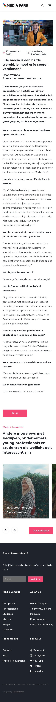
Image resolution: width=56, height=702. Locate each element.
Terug (15, 413)
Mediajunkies (18, 692)
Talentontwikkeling (41, 609)
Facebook (38, 650)
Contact (7, 650)
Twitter (37, 666)
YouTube (38, 661)
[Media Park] (16, 5)
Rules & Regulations (14, 661)
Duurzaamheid (38, 619)
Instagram (39, 655)
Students (8, 614)
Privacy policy (19, 684)
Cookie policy (8, 684)
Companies (9, 603)
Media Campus (38, 603)
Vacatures (8, 629)
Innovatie (35, 614)
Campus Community (41, 624)
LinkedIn (38, 671)
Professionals (10, 609)
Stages (6, 624)
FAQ (5, 655)
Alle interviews (41, 530)
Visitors (7, 619)
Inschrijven (35, 579)
